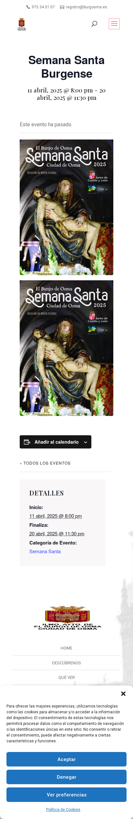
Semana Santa (45, 551)
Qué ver (66, 677)
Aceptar (66, 759)
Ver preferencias (67, 795)
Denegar (67, 777)
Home (66, 648)
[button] (123, 693)
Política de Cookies (63, 809)
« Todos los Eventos (45, 463)
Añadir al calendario (57, 441)
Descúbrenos (66, 662)
